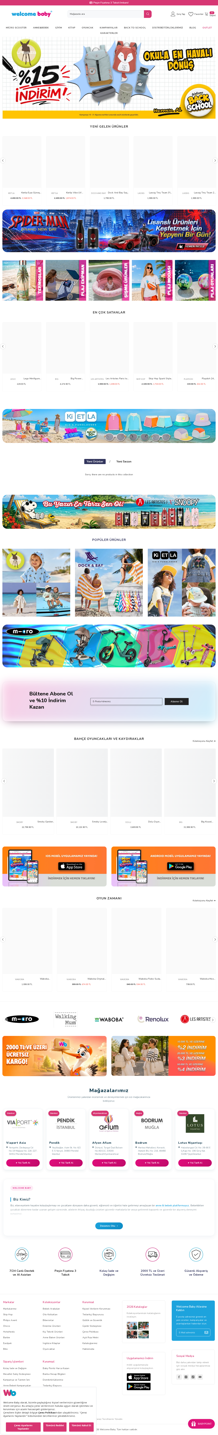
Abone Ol (177, 701)
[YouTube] (200, 1377)
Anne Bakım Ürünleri (53, 1337)
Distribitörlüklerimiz (53, 1379)
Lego (13, 379)
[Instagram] (186, 1377)
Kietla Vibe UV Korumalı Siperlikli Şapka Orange (73, 193)
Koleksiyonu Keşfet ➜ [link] (204, 900)
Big (56, 379)
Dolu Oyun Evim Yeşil (154, 822)
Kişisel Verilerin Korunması (96, 1308)
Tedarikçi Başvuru (52, 1385)
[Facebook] (179, 1377)
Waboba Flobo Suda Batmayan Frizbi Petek (149, 979)
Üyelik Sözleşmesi (92, 1326)
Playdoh (188, 379)
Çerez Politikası (90, 1331)
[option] (109, 78)
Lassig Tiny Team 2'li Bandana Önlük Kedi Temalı (205, 193)
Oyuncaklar (49, 1349)
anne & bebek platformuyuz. (173, 1205)
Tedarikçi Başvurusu (93, 1314)
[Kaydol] (206, 1332)
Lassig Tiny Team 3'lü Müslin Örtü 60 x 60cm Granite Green (160, 193)
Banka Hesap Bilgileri (54, 1374)
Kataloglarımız (90, 1343)
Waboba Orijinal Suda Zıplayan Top (96, 979)
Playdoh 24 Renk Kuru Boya (208, 378)
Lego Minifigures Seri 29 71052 (32, 378)
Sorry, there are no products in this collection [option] (109, 474)
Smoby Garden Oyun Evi (45, 822)
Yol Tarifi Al (24, 1162)
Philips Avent (10, 1320)
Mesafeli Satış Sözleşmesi (17, 1374)
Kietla (11, 193)
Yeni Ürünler (95, 461)
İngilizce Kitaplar (51, 1343)
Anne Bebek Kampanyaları (17, 1385)
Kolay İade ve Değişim (14, 1368)
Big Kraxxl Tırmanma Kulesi (206, 822)
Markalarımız (9, 1308)
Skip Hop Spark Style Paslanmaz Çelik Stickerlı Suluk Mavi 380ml (160, 378)
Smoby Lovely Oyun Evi (99, 822)
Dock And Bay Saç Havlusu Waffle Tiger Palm (118, 193)
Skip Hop (140, 379)
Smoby (19, 822)
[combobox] (105, 14)
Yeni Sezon (124, 461)
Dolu (128, 822)
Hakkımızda (88, 1349)
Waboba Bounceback (44, 979)
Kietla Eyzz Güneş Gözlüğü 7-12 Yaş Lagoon (30, 193)
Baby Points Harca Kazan (56, 1368)
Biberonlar (48, 1320)
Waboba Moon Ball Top (207, 979)
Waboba (19, 979)
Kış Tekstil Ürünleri (53, 1331)
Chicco (6, 1326)
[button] (6, 78)
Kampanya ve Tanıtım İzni (16, 1379)
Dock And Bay (98, 193)
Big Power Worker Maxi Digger (76, 378)
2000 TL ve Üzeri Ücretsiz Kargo (111, 2)
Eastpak (7, 1343)
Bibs (5, 1349)
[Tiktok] (193, 1377)
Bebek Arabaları (51, 1308)
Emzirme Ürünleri (51, 1326)
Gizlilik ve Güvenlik (92, 1320)
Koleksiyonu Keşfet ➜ (204, 741)
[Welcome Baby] (109, 231)
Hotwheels (9, 1331)
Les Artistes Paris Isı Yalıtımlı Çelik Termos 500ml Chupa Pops (116, 378)
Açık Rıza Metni (90, 1337)
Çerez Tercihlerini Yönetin (108, 1419)
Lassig (141, 193)
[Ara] (109, 14)
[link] (54, 1056)
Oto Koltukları (50, 1314)
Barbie (6, 1337)
